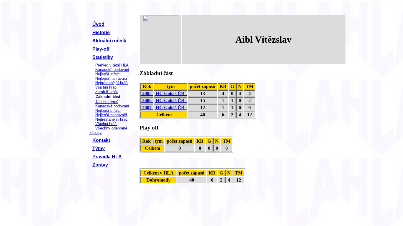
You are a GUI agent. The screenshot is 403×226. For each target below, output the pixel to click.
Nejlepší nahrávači (111, 78)
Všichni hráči (106, 87)
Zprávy (100, 164)
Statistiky (102, 57)
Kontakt (101, 140)
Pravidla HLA (107, 156)
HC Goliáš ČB (171, 93)
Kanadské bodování (112, 69)
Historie (101, 32)
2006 (147, 100)
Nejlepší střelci (108, 74)
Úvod (98, 24)
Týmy (98, 148)
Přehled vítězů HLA (112, 65)
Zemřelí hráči (106, 91)
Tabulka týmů (106, 101)
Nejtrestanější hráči (111, 83)
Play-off (100, 48)
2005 (147, 93)
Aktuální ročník (109, 40)
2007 (147, 107)
